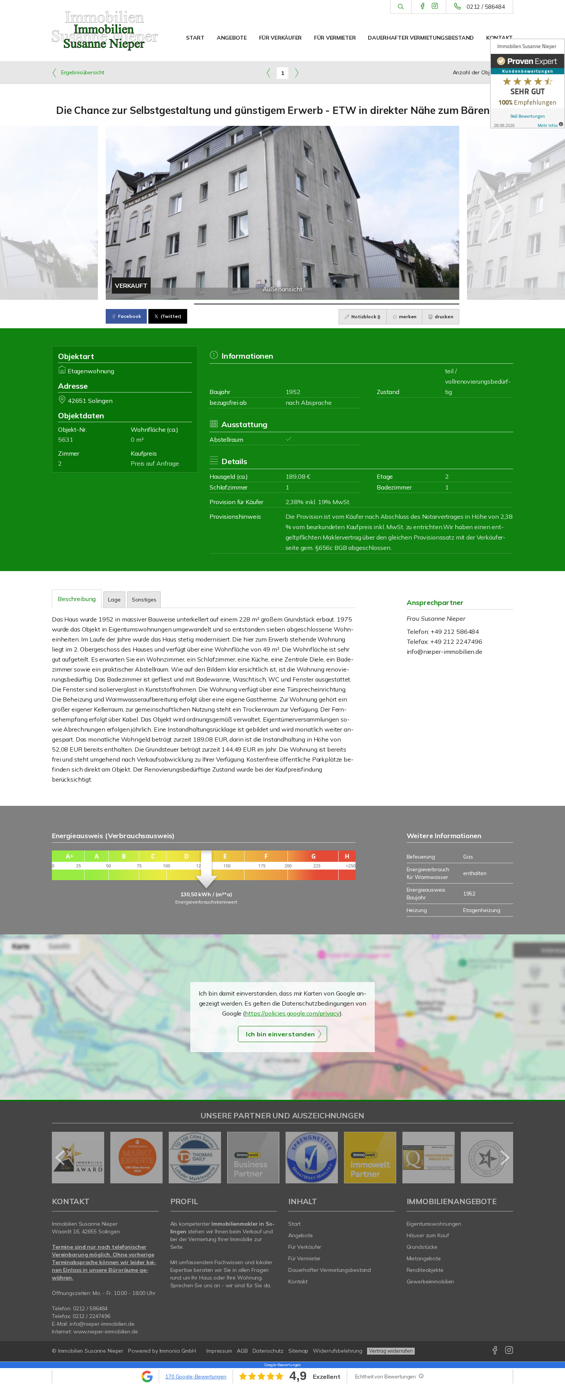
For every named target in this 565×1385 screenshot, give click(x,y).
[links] (268, 73)
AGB (242, 1350)
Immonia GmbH (178, 1350)
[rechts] (296, 73)
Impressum (219, 1350)
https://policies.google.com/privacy (292, 1013)
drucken (443, 316)
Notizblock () (365, 316)
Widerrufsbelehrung (337, 1350)
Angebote (232, 37)
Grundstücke (422, 1246)
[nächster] (504, 1157)
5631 (65, 439)
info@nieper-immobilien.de (444, 651)
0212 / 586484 (486, 6)
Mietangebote (424, 1258)
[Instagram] (435, 6)
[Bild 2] (238, 304)
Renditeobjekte (425, 1269)
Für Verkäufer (280, 37)
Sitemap (298, 1350)
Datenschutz (268, 1350)
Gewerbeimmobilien (430, 1281)
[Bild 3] (326, 304)
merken (407, 316)
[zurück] (60, 1157)
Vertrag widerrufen (391, 1351)
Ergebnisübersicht (82, 72)
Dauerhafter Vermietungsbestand (421, 37)
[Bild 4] (415, 304)
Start (195, 37)
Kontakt (499, 37)
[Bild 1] (150, 304)
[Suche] (400, 7)
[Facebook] (422, 6)
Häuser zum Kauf (428, 1235)
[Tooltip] (421, 1376)
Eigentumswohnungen (434, 1223)
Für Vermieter (335, 37)
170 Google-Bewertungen (195, 1376)
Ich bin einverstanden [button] (280, 1034)
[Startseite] (105, 31)
